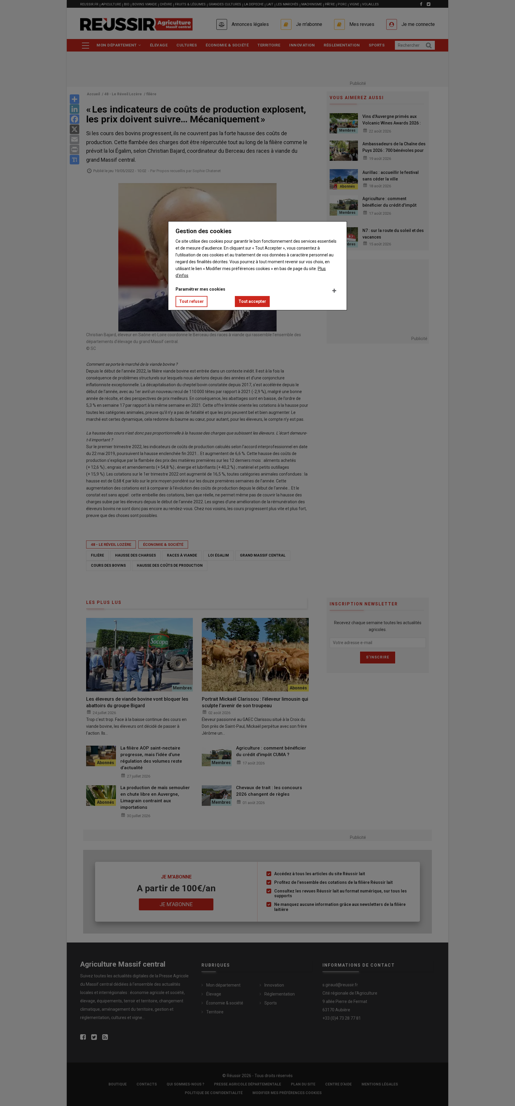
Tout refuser (191, 301)
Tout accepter (252, 301)
